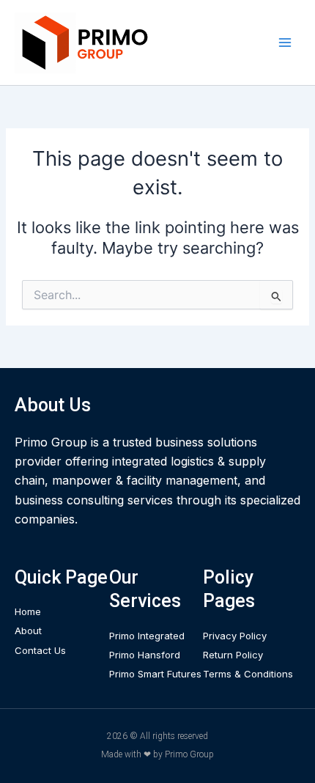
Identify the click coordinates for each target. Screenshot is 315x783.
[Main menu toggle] (285, 42)
